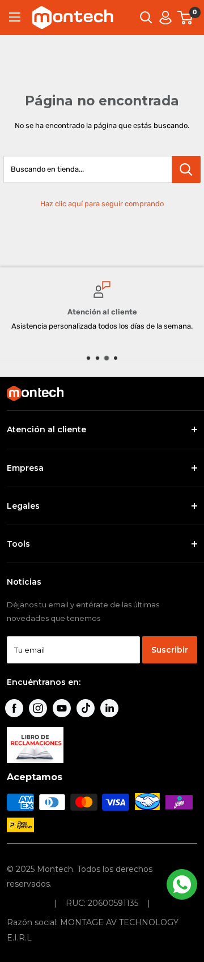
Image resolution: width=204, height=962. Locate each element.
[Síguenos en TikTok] (85, 708)
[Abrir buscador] (146, 17)
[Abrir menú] (14, 17)
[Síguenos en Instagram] (38, 708)
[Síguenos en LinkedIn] (109, 708)
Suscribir (169, 650)
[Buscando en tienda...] (186, 169)
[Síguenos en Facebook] (14, 708)
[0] (185, 17)
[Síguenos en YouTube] (62, 708)
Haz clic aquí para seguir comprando (102, 203)
